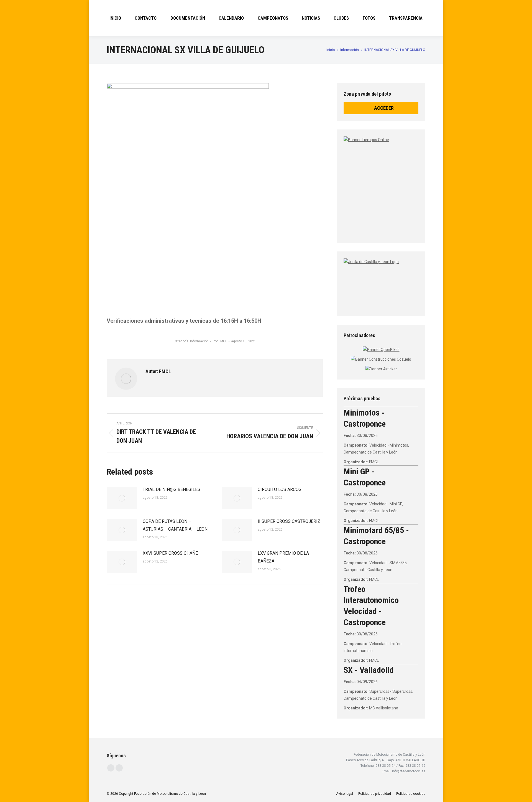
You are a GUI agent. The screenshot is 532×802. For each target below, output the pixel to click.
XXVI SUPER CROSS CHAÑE (170, 553)
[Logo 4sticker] (381, 369)
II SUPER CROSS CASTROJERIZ (289, 521)
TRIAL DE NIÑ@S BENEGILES (171, 489)
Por (220, 341)
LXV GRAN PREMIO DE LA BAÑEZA (283, 557)
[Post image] (122, 498)
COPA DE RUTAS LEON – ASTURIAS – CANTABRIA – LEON (175, 525)
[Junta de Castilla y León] (381, 282)
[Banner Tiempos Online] (413, 184)
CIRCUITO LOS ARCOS (279, 489)
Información (199, 341)
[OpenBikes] (381, 349)
